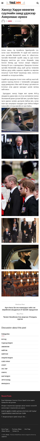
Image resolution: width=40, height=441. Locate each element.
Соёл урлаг (5, 361)
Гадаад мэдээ (7, 343)
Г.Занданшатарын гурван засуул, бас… (14, 417)
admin (10, 21)
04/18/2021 (18, 21)
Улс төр (4, 369)
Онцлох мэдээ (7, 358)
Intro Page (27, 429)
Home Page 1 (5, 429)
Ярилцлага (5, 383)
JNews (7, 434)
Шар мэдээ (5, 376)
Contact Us (16, 431)
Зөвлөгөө (5, 347)
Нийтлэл (4, 354)
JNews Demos (5, 431)
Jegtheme (4, 436)
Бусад (3, 339)
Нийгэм (4, 350)
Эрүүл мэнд (5, 380)
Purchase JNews (17, 429)
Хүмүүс (4, 372)
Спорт (3, 365)
